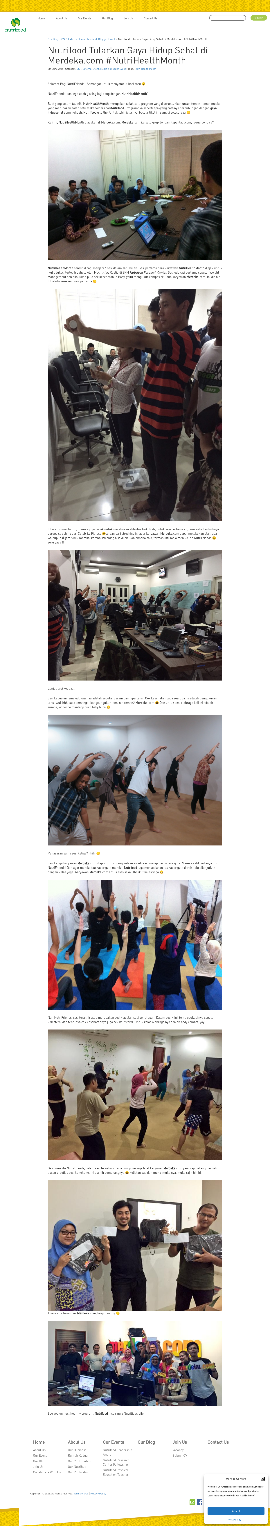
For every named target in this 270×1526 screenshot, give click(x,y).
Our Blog (107, 18)
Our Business (77, 1450)
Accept (236, 1511)
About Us (61, 18)
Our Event (40, 1455)
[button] (262, 1479)
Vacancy (178, 1450)
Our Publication (78, 1472)
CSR (64, 39)
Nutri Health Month (145, 68)
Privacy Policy (234, 1519)
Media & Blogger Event (101, 39)
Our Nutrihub (77, 1467)
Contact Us (150, 18)
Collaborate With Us (47, 1472)
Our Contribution (79, 1461)
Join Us (128, 18)
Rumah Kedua (78, 1455)
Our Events (84, 18)
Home (41, 18)
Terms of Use (81, 1493)
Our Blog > (54, 39)
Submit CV (180, 1455)
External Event (77, 39)
